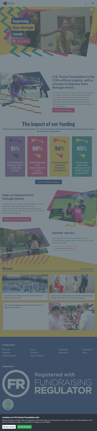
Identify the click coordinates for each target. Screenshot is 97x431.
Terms (84, 352)
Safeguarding (63, 349)
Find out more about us (63, 110)
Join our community (37, 355)
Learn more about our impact (48, 182)
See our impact (23, 41)
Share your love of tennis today (17, 219)
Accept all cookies (24, 427)
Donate (32, 349)
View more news (86, 269)
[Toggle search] (85, 3)
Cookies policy (87, 349)
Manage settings (9, 427)
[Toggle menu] (93, 3)
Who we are (6, 349)
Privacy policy (63, 352)
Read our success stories (64, 248)
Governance (6, 352)
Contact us (34, 352)
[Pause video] (92, 10)
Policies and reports (9, 355)
